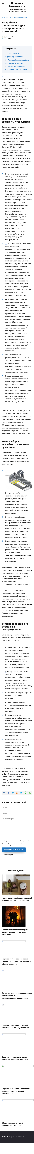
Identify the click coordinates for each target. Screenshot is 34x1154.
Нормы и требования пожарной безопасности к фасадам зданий (15, 1026)
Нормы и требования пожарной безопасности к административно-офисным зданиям (16, 961)
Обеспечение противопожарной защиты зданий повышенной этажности (15, 932)
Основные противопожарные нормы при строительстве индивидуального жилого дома (17, 995)
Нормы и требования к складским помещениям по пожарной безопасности (16, 1091)
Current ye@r (7, 855)
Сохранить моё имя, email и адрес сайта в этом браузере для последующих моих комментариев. (17, 843)
